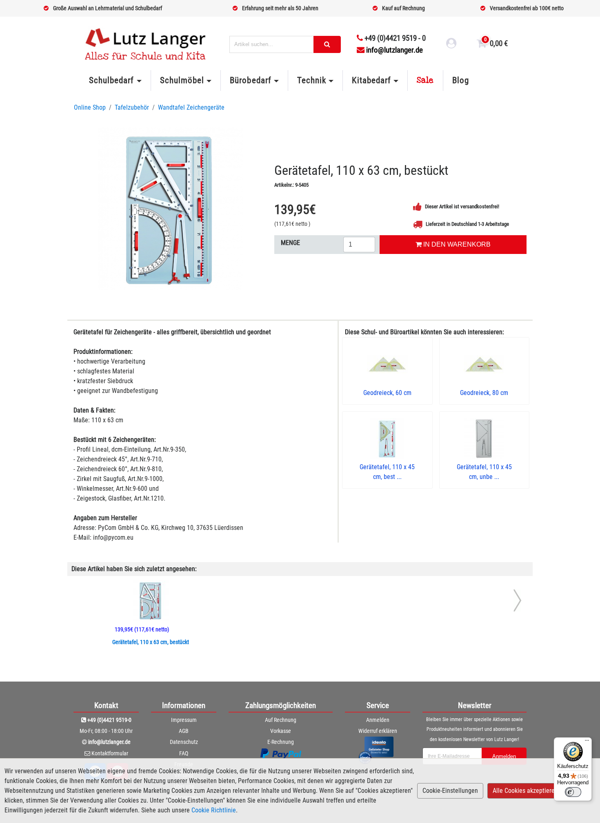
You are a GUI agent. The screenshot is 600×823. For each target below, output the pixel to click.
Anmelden (377, 720)
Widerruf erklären (377, 731)
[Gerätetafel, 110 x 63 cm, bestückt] (171, 208)
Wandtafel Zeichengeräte (191, 107)
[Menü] (587, 742)
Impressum (184, 720)
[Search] (327, 44)
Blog (460, 80)
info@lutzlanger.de (394, 50)
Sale (425, 80)
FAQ (183, 753)
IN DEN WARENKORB (456, 244)
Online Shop (90, 107)
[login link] (451, 44)
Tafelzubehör (132, 107)
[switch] (573, 792)
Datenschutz (184, 742)
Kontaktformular (109, 753)
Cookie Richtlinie (213, 810)
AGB (184, 731)
